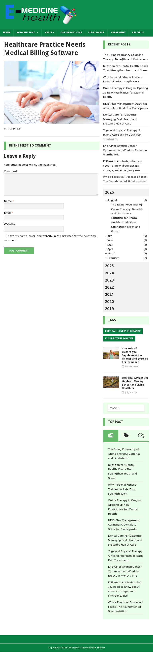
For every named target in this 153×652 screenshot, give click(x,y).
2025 (109, 265)
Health (49, 33)
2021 (109, 294)
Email (8, 212)
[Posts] (110, 435)
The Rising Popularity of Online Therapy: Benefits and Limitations (125, 57)
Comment (10, 171)
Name (8, 201)
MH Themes (98, 648)
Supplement (96, 33)
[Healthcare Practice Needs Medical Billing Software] (51, 121)
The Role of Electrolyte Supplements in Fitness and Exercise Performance (135, 355)
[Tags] (126, 435)
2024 (109, 273)
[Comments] (141, 435)
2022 (109, 287)
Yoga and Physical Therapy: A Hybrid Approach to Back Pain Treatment (122, 134)
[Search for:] (126, 408)
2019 (109, 308)
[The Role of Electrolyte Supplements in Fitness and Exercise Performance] (111, 357)
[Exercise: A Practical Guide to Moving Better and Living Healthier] (111, 386)
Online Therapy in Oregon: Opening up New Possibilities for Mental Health (125, 92)
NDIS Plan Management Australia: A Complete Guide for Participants (125, 105)
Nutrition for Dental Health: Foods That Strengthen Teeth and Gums (125, 68)
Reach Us (138, 33)
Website (9, 224)
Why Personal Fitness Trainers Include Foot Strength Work (122, 79)
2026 (109, 192)
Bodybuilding (26, 33)
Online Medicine (71, 33)
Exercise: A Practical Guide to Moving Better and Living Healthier (135, 383)
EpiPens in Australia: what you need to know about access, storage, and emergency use (122, 165)
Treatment (118, 33)
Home (6, 33)
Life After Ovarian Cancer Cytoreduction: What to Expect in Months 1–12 (125, 150)
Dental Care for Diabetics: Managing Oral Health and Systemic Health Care (120, 119)
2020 (109, 301)
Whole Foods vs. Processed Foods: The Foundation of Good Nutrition (125, 179)
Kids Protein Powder (119, 338)
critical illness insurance (123, 331)
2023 (109, 280)
